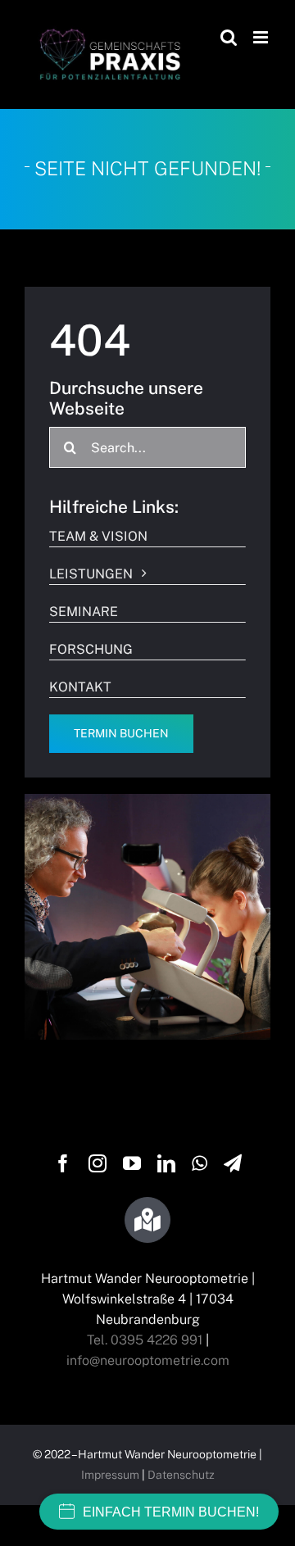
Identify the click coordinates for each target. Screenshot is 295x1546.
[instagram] (97, 1163)
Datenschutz (181, 1474)
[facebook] (63, 1163)
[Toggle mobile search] (228, 37)
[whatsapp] (199, 1163)
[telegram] (233, 1163)
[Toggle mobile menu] (261, 37)
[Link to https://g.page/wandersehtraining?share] (147, 1220)
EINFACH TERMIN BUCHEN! (171, 1512)
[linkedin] (166, 1163)
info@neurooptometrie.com (147, 1360)
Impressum (110, 1474)
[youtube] (132, 1163)
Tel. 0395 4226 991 (144, 1340)
